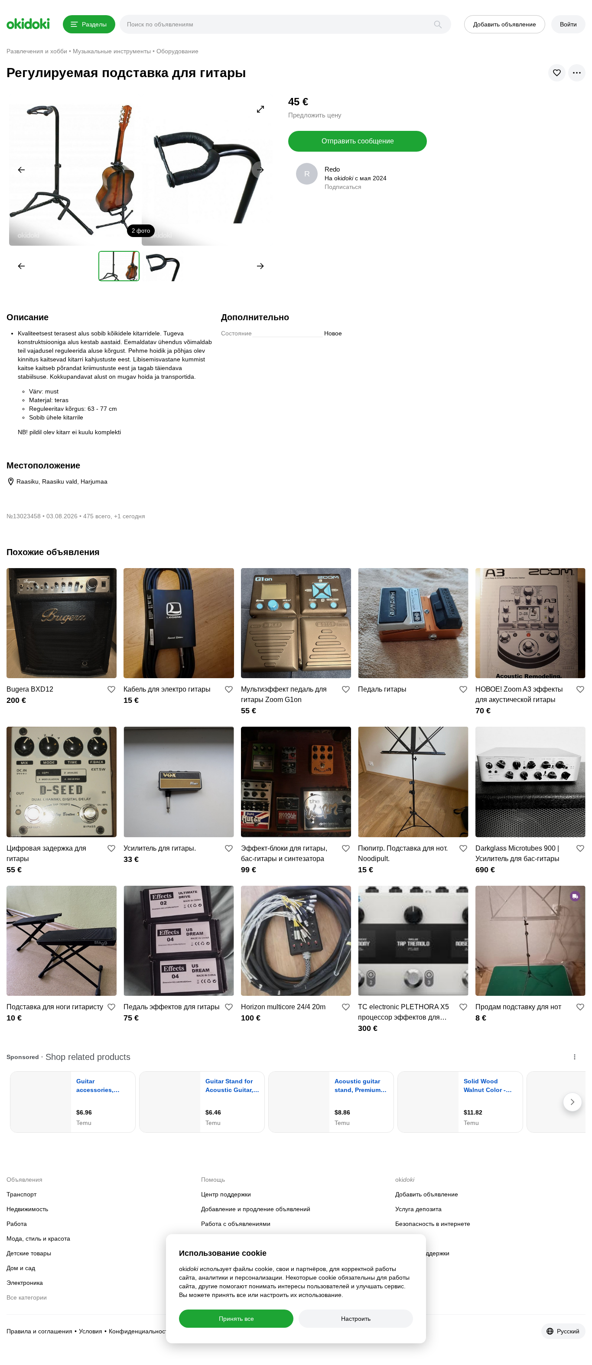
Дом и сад (21, 1267)
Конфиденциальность (140, 1331)
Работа (17, 1223)
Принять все (236, 1318)
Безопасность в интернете (432, 1223)
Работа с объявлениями (235, 1223)
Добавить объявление (426, 1194)
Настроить (356, 1318)
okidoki (28, 23)
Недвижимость (27, 1209)
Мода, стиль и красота (38, 1238)
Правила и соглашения (39, 1331)
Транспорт (21, 1194)
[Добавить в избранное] (111, 689)
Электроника (25, 1282)
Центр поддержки (226, 1194)
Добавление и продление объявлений (255, 1209)
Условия (90, 1331)
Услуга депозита (418, 1209)
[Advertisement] (512, 155)
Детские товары (29, 1253)
